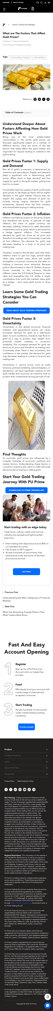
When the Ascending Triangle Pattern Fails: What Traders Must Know (24, 614)
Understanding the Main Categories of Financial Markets (26, 599)
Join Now (26, 571)
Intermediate (39, 57)
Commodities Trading (20, 57)
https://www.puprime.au (21, 903)
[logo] (28, 9)
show (28, 112)
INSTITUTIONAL (18, 2)
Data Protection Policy (25, 781)
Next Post (9, 606)
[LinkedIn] (39, 99)
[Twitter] (44, 99)
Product (8, 749)
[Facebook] (35, 99)
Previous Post (11, 592)
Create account (27, 727)
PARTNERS (6, 2)
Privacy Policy (9, 781)
